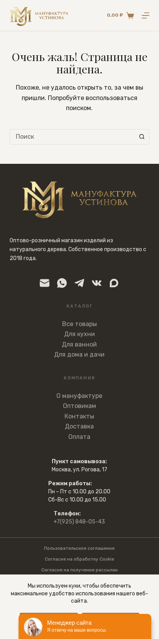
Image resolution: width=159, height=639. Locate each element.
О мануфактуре (79, 395)
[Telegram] (79, 283)
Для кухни (79, 334)
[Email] (44, 283)
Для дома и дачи (79, 354)
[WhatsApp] (62, 283)
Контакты (79, 416)
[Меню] (145, 15)
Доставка (79, 426)
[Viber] (114, 283)
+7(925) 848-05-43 (79, 521)
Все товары (79, 324)
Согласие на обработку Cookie (79, 559)
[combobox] (72, 136)
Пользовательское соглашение (79, 548)
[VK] (96, 283)
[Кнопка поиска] (141, 136)
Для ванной (79, 344)
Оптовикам (79, 406)
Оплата (79, 436)
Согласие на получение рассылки (79, 570)
